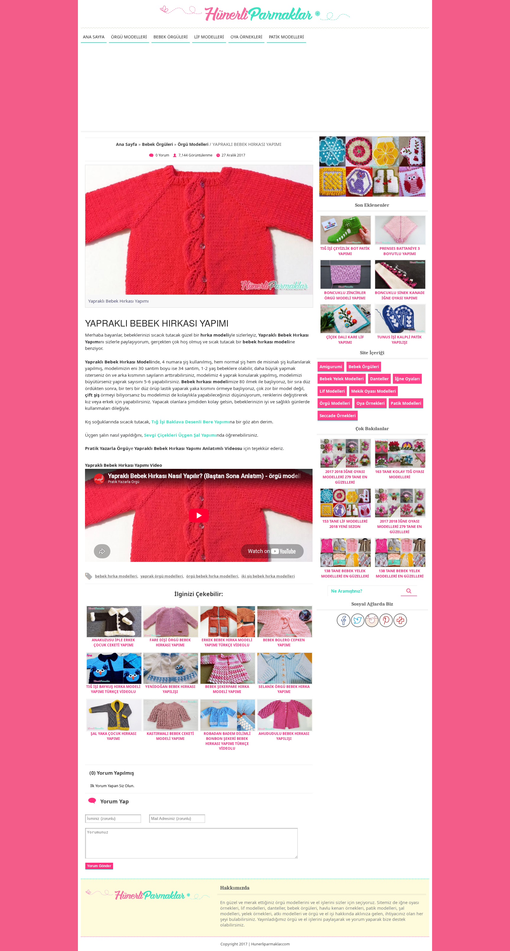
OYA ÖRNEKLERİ (246, 37)
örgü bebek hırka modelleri (212, 576)
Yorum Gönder (99, 866)
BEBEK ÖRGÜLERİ (170, 37)
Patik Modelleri (406, 403)
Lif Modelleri (332, 391)
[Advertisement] (255, 86)
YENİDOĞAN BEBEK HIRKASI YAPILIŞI (170, 689)
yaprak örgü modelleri (161, 576)
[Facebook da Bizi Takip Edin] (343, 620)
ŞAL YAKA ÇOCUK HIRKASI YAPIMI (113, 736)
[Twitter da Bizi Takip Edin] (357, 620)
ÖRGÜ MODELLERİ (129, 37)
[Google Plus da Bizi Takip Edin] (400, 620)
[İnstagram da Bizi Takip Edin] (372, 620)
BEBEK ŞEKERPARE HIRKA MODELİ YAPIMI (227, 689)
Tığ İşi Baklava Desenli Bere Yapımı (190, 422)
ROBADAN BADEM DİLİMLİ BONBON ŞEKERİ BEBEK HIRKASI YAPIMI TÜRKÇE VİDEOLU (227, 741)
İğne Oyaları (407, 378)
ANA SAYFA (93, 37)
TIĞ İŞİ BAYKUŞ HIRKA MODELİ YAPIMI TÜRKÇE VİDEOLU (113, 689)
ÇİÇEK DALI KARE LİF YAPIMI (345, 339)
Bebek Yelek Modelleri (342, 378)
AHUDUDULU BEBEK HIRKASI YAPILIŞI (284, 736)
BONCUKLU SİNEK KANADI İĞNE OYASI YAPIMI (399, 295)
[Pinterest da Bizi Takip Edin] (386, 620)
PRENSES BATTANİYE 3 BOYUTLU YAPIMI (400, 251)
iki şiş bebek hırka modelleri (268, 576)
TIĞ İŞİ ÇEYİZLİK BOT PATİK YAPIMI (345, 251)
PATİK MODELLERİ (286, 37)
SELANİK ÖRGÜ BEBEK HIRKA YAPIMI (284, 689)
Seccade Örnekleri (338, 415)
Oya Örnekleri (371, 403)
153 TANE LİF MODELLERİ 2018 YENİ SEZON (344, 523)
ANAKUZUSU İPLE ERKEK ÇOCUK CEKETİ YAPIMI (113, 642)
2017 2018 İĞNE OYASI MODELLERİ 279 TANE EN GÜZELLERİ (345, 477)
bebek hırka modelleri (116, 576)
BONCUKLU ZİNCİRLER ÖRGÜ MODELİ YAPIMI (345, 295)
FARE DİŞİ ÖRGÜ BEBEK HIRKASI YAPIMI (170, 642)
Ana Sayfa (126, 144)
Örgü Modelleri (193, 144)
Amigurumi (331, 366)
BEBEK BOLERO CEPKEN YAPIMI (284, 642)
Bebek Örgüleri (157, 144)
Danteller (379, 378)
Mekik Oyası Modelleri (373, 391)
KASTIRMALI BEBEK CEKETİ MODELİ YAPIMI (170, 736)
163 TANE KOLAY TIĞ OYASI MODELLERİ (399, 474)
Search (409, 591)
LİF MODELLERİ (209, 37)
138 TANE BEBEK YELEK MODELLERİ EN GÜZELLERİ (345, 573)
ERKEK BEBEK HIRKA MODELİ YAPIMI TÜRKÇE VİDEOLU (227, 642)
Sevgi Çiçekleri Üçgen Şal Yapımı (180, 435)
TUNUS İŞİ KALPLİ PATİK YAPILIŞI (399, 339)
